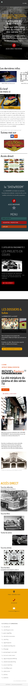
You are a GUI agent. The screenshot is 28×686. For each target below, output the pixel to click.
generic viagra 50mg (7, 633)
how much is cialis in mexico (9, 655)
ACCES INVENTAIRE (14, 204)
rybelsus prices (7, 671)
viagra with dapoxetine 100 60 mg (10, 658)
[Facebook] (12, 136)
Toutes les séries (6, 532)
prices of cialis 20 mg (8, 665)
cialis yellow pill (7, 626)
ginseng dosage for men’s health (10, 652)
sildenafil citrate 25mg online (9, 645)
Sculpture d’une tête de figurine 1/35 (10, 330)
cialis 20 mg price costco (9, 630)
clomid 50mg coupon (8, 668)
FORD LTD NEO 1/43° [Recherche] (8, 83)
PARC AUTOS (6, 218)
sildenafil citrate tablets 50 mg (10, 661)
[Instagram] (16, 136)
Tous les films (5, 513)
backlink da (6, 677)
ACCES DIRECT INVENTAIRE (14, 49)
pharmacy (6, 674)
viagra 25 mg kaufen (7, 642)
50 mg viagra (6, 649)
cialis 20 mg (6, 639)
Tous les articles (6, 548)
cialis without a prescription (9, 636)
